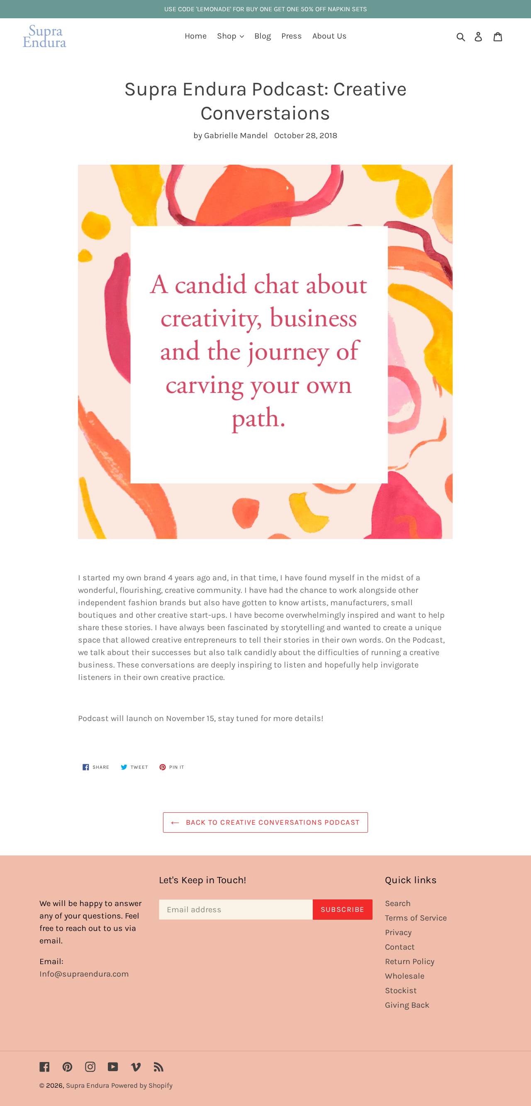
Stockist (401, 990)
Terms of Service (416, 918)
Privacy (398, 932)
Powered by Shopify (142, 1085)
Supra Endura (87, 1085)
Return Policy (409, 961)
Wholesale (404, 976)
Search (398, 903)
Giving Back (407, 1005)
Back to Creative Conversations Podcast (271, 822)
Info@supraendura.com (84, 974)
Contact (400, 947)
